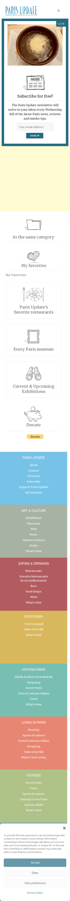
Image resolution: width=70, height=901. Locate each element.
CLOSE (61, 23)
